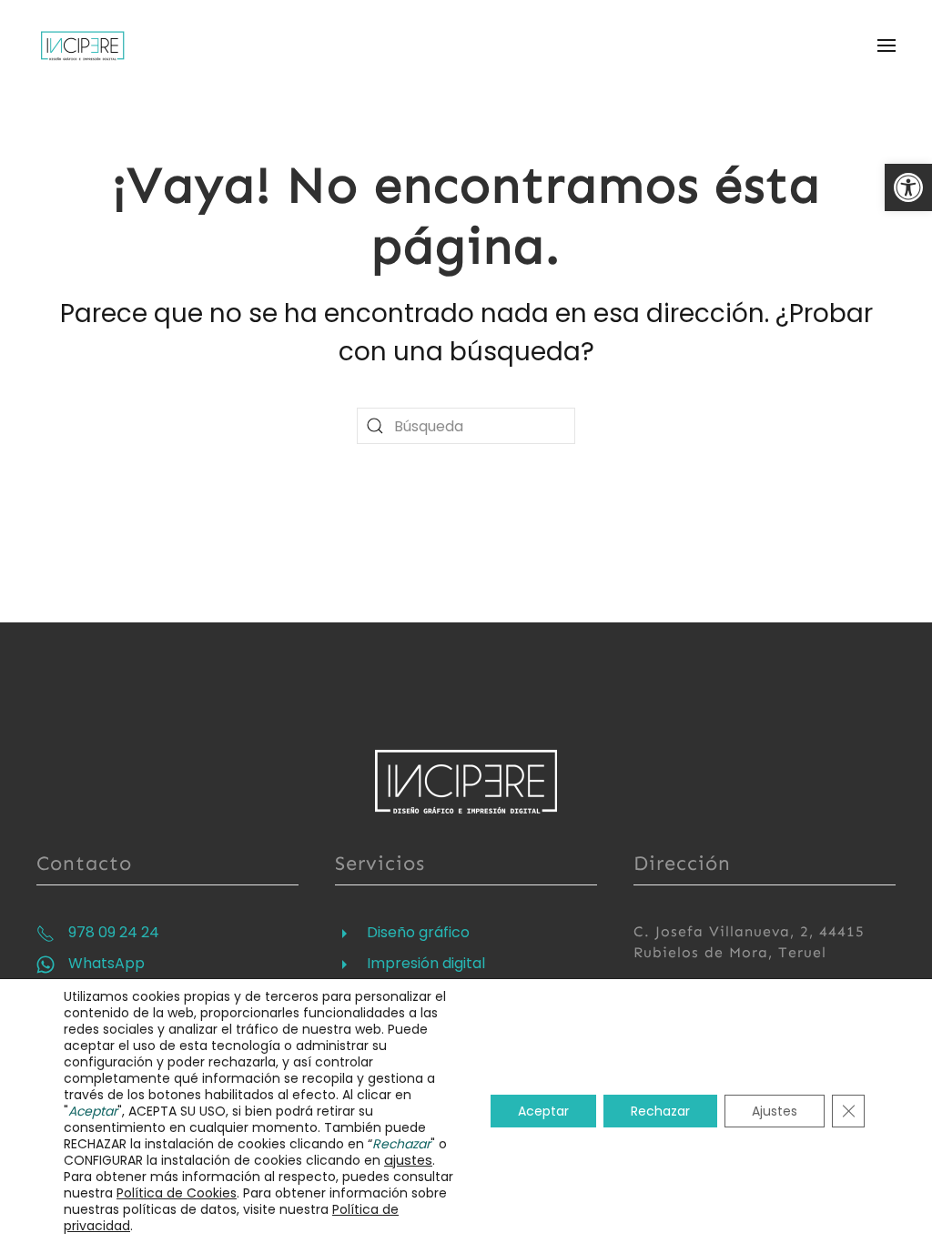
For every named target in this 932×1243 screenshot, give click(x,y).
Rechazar (660, 1111)
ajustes (408, 1160)
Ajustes (774, 1111)
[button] (908, 187)
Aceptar (543, 1111)
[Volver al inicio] (84, 45)
